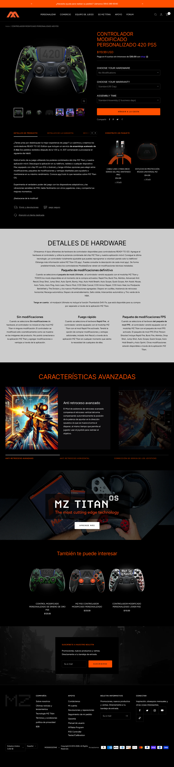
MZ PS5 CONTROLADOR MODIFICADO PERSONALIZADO (87, 605)
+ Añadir (118, 182)
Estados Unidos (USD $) (13, 747)
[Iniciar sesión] (161, 14)
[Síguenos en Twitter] (147, 710)
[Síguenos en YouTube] (162, 710)
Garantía (72, 719)
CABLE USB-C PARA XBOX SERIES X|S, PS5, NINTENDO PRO (118, 172)
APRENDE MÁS (87, 525)
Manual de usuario (76, 723)
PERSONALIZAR (48, 14)
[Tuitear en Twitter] (117, 119)
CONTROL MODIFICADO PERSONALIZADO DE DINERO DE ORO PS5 (47, 607)
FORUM (130, 14)
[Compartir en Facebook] (109, 119)
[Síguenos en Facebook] (140, 710)
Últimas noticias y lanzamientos (44, 707)
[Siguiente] (168, 422)
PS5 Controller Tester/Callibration (76, 733)
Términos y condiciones (46, 718)
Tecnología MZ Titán (45, 713)
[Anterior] (168, 414)
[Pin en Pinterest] (113, 119)
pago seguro (54, 207)
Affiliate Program (76, 727)
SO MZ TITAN (104, 14)
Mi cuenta (72, 705)
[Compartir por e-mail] (122, 119)
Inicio (7, 26)
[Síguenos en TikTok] (140, 718)
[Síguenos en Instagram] (155, 710)
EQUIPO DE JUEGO (84, 14)
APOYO (118, 14)
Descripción (90, 133)
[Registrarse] (127, 716)
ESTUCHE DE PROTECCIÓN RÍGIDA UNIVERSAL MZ (147, 170)
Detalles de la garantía (60, 133)
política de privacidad (45, 722)
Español (30, 746)
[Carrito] (167, 14)
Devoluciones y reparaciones (81, 710)
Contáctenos (74, 701)
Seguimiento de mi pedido (80, 714)
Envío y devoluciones (28, 207)
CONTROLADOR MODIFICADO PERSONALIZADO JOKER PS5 (126, 605)
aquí (59, 174)
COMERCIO (65, 14)
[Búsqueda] (155, 14)
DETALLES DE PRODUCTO (26, 133)
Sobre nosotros (43, 701)
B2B (37, 726)
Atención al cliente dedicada (31, 215)
